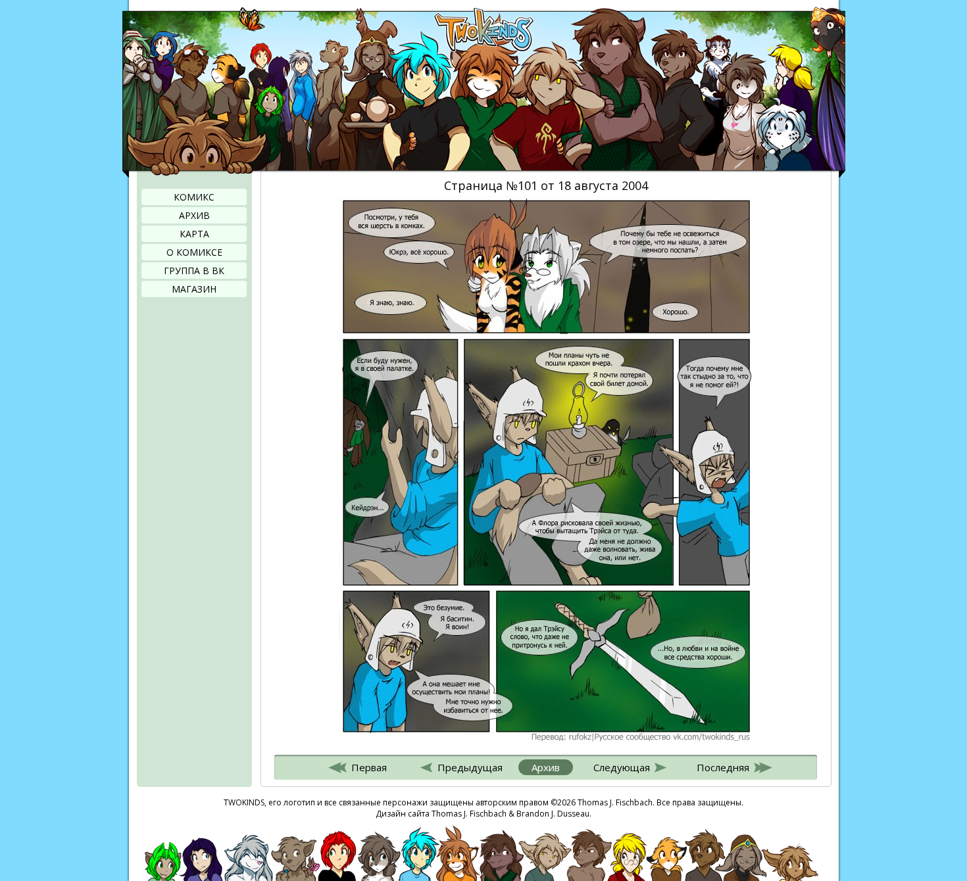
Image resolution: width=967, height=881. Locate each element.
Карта (194, 233)
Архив (194, 215)
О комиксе (194, 252)
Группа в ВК (194, 270)
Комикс (194, 197)
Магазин (194, 289)
